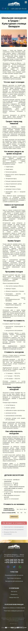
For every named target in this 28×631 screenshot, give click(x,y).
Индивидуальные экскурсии (14, 575)
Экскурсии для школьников (14, 581)
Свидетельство (14, 597)
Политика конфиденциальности (14, 611)
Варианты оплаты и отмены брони (14, 608)
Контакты (14, 591)
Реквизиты (14, 594)
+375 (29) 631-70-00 (14, 562)
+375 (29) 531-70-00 (18, 9)
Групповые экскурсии (14, 578)
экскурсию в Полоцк (13, 237)
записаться (14, 516)
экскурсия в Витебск (12, 428)
